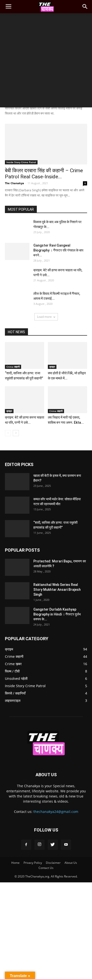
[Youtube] (66, 845)
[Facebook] (26, 845)
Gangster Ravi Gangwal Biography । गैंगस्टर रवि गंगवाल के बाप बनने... (58, 250)
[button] (85, 6)
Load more (44, 317)
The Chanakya (14, 183)
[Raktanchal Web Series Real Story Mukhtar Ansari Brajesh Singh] (17, 590)
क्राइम (52, 366)
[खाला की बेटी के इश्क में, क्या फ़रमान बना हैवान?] (17, 481)
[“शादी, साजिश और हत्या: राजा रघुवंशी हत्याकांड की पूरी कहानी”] (24, 355)
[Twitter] (53, 845)
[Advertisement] (46, 61)
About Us (71, 863)
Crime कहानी (13, 366)
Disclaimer (53, 863)
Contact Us (46, 868)
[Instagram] (39, 845)
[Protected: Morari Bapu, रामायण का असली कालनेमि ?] (17, 567)
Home (15, 863)
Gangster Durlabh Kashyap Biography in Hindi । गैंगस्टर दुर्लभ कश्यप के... (57, 614)
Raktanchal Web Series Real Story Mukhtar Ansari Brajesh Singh (57, 589)
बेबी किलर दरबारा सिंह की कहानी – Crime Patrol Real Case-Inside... (44, 174)
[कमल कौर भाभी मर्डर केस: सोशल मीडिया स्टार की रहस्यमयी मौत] (17, 505)
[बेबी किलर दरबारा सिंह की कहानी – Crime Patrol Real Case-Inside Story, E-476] (46, 144)
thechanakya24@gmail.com (55, 811)
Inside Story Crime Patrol (21, 162)
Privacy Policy (33, 863)
